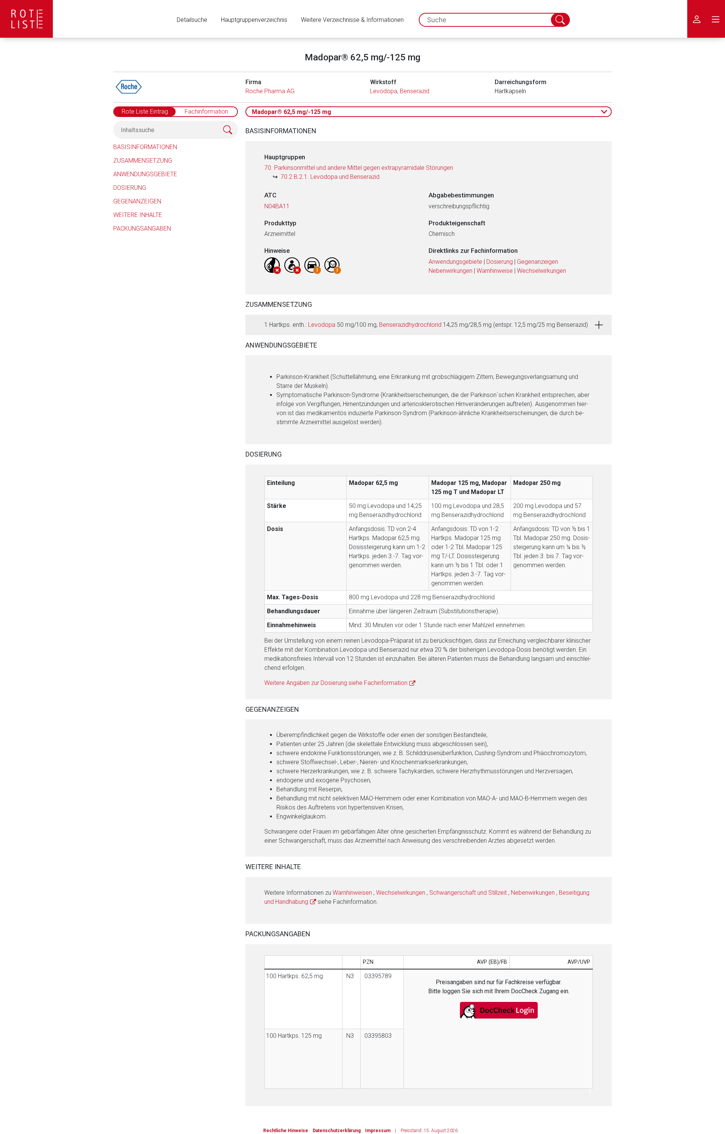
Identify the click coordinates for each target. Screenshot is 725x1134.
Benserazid (414, 91)
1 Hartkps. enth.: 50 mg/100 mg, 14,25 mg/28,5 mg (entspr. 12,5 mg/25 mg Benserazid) (426, 324)
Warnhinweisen (352, 892)
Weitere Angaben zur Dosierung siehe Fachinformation (335, 682)
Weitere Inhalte (137, 214)
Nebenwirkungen (450, 270)
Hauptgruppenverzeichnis (254, 19)
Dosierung (129, 187)
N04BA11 (277, 206)
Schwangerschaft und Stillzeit (468, 892)
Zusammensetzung (142, 160)
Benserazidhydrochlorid (410, 324)
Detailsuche (192, 19)
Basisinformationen (145, 147)
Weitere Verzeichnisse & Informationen (352, 19)
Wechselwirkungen (541, 270)
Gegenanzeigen (137, 201)
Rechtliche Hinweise (285, 1130)
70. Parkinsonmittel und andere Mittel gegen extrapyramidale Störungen (358, 167)
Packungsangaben (142, 228)
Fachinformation (206, 111)
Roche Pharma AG (270, 91)
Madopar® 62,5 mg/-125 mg (291, 111)
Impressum (377, 1130)
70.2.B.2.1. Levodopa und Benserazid (330, 176)
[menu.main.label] (715, 19)
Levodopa (383, 91)
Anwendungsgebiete (145, 174)
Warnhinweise (495, 270)
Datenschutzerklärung (337, 1130)
